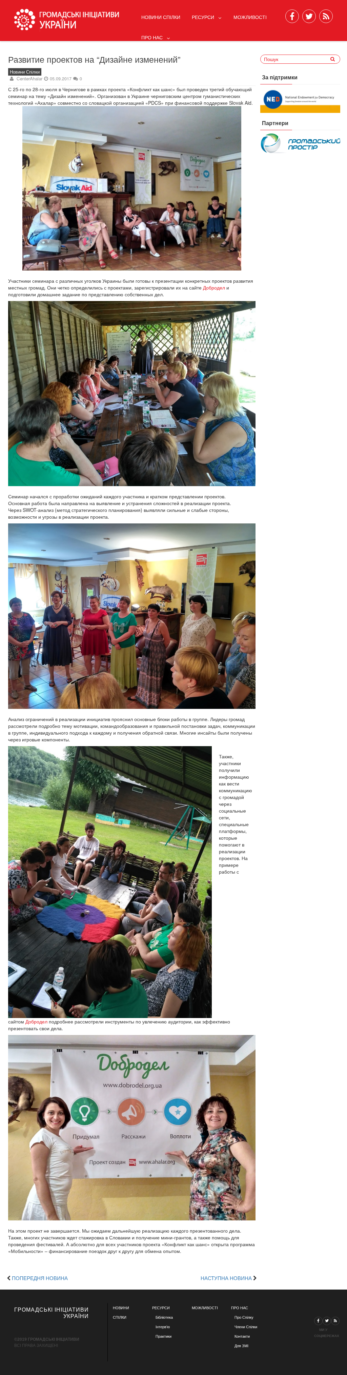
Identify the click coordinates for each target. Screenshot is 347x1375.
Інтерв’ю (163, 1327)
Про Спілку (243, 1317)
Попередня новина (40, 1277)
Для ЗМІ (241, 1346)
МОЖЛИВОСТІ (205, 1308)
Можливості (250, 17)
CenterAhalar (29, 78)
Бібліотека (164, 1317)
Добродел (214, 287)
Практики (163, 1336)
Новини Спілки (160, 17)
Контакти (242, 1336)
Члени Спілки (245, 1327)
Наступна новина (226, 1277)
